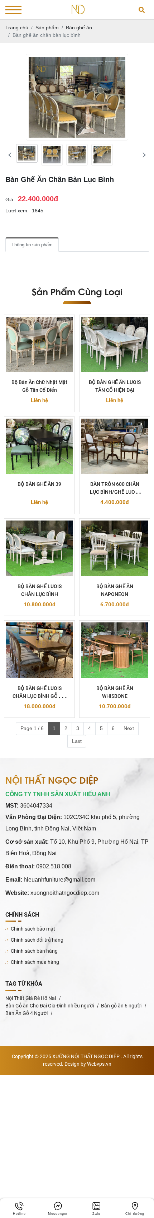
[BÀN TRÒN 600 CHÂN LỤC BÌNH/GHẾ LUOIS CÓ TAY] (114, 446)
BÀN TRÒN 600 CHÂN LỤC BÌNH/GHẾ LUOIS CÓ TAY (114, 492)
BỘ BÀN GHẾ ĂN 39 (39, 484)
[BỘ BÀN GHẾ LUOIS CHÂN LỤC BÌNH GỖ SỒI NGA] (39, 650)
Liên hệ (39, 400)
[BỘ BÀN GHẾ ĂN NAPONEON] (114, 548)
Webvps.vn (99, 1064)
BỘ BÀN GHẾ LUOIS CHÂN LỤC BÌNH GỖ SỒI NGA (40, 696)
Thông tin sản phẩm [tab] (32, 244)
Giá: (10, 199)
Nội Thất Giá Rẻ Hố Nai (30, 998)
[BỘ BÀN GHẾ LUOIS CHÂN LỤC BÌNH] (39, 548)
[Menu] (13, 10)
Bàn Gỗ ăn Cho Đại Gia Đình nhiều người (49, 1006)
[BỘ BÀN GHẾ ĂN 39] (39, 446)
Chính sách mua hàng (35, 962)
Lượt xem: (17, 210)
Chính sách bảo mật (33, 929)
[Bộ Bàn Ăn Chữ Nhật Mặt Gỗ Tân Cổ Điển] (39, 345)
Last (77, 741)
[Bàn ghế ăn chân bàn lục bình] (27, 153)
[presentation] (9, 155)
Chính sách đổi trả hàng (37, 940)
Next (129, 728)
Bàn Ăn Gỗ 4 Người (26, 1013)
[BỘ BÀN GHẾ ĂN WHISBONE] (114, 650)
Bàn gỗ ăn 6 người (121, 1006)
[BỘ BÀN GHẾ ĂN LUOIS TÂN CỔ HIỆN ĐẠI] (114, 345)
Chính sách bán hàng (34, 951)
